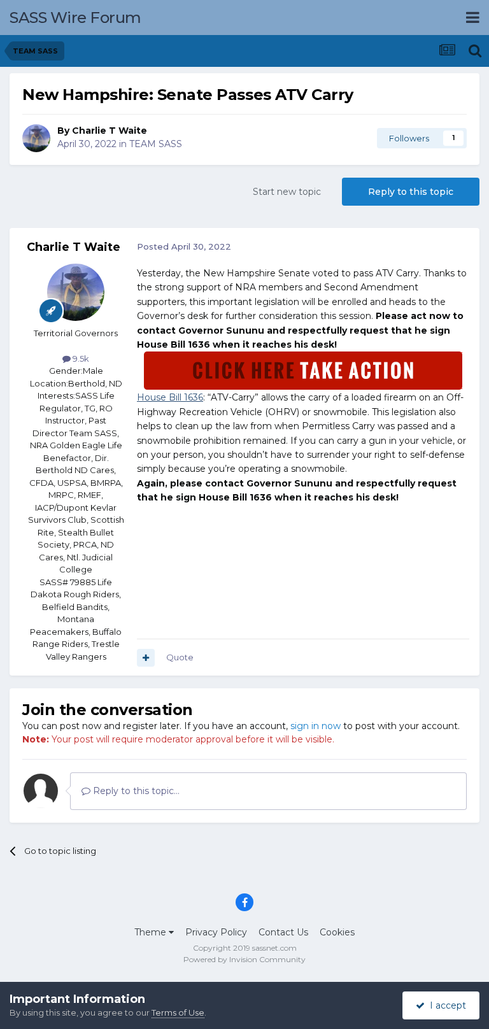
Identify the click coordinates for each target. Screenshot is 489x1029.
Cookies (337, 932)
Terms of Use (178, 1012)
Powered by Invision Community (244, 959)
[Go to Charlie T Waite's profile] (36, 138)
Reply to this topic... (135, 791)
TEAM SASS (155, 144)
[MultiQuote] (146, 658)
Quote (180, 657)
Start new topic (287, 191)
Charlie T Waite (109, 130)
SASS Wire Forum (75, 17)
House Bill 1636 (170, 397)
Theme (151, 932)
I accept (445, 1005)
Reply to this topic (410, 191)
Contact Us (283, 932)
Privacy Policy (216, 932)
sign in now (315, 726)
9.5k (80, 358)
